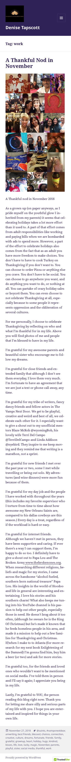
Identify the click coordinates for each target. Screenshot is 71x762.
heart (29, 741)
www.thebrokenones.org (43, 562)
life (15, 744)
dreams (28, 737)
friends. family (53, 737)
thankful (40, 748)
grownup (20, 741)
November (44, 744)
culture (19, 737)
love (20, 744)
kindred (53, 741)
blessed (36, 734)
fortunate (39, 737)
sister (17, 748)
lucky (26, 744)
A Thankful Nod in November (29, 62)
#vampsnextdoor (56, 730)
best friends (24, 734)
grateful (10, 741)
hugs (45, 741)
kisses (9, 744)
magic (33, 744)
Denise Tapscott (23, 27)
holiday (37, 741)
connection (57, 734)
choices (46, 734)
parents (55, 744)
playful (9, 748)
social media (28, 748)
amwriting (11, 734)
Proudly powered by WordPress (23, 757)
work (48, 748)
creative (10, 737)
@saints (41, 730)
